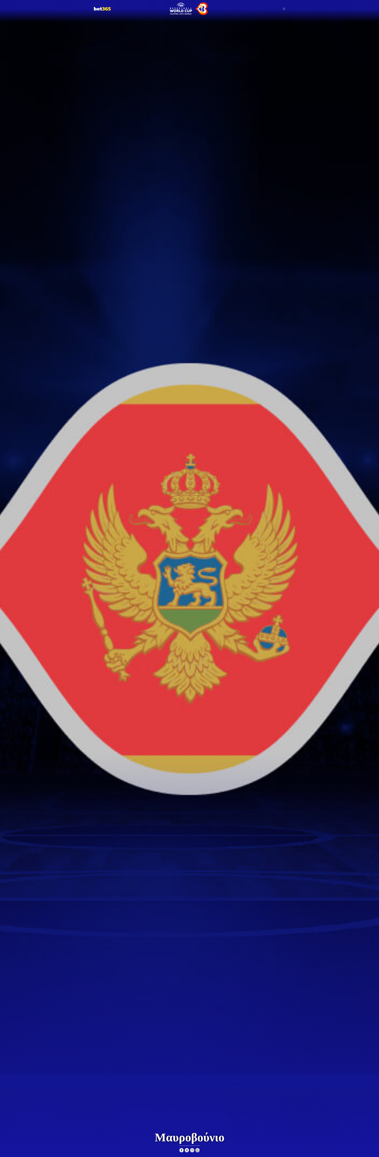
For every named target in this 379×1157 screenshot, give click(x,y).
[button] (284, 9)
